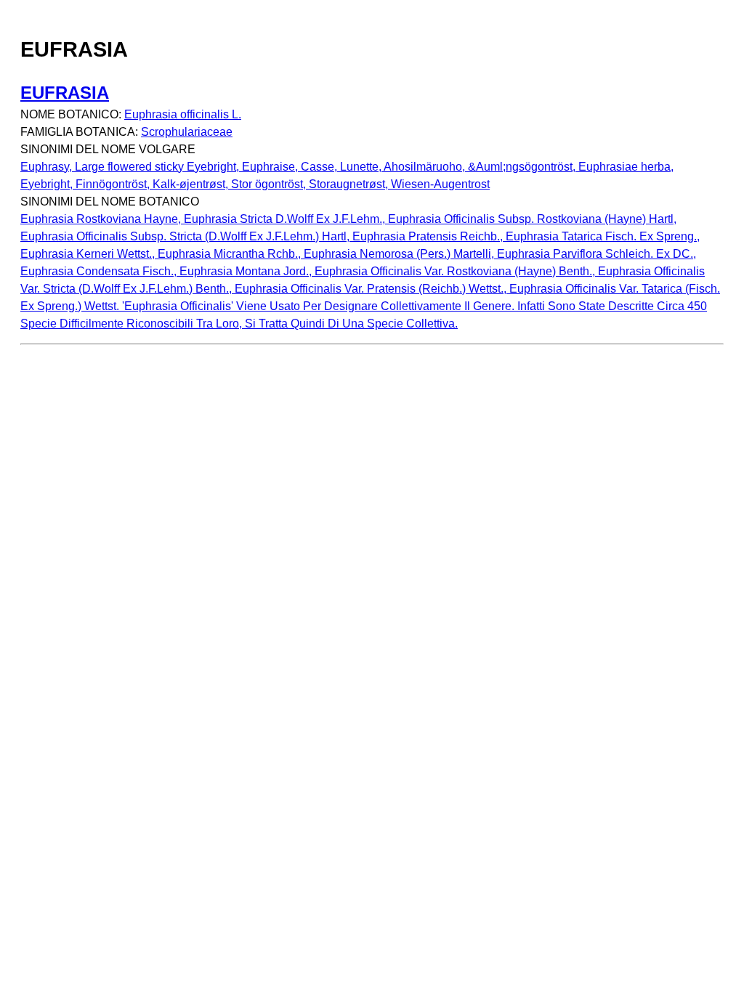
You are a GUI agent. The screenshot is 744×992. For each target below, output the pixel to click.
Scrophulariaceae (186, 132)
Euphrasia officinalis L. (182, 114)
